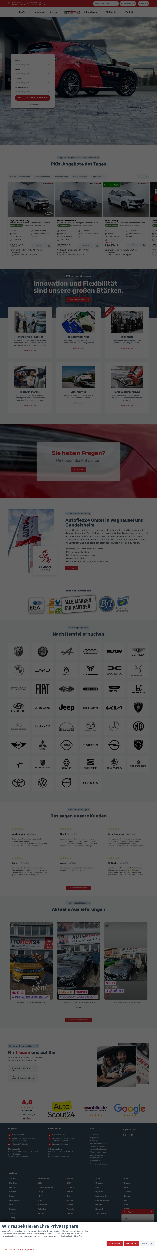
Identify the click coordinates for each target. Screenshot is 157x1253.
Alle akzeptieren (115, 1243)
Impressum (30, 1249)
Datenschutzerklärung (12, 1249)
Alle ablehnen (131, 1243)
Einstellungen (147, 1243)
